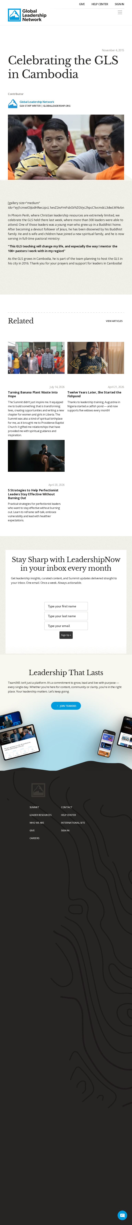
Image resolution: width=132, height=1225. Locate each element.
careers (34, 838)
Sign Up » (66, 635)
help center (68, 815)
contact (66, 807)
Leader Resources (40, 815)
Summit (34, 807)
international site (73, 822)
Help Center (100, 4)
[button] (120, 12)
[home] (27, 15)
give (32, 830)
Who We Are (37, 822)
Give (82, 4)
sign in (65, 830)
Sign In (119, 4)
